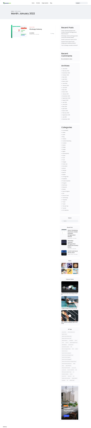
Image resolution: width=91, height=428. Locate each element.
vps (73, 376)
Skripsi (63, 365)
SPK (76, 369)
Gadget (64, 162)
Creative (64, 143)
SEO (63, 193)
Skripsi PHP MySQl (68, 365)
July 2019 (64, 117)
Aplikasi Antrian (64, 334)
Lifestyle (64, 170)
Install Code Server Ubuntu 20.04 (69, 39)
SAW (73, 348)
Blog (51, 3)
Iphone (64, 168)
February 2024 (65, 70)
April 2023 (64, 79)
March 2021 (65, 91)
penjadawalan (70, 344)
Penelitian (64, 178)
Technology (65, 197)
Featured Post (65, 153)
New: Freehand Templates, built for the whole (69, 323)
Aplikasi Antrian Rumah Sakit (66, 338)
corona (76, 340)
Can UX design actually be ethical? (69, 45)
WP (67, 380)
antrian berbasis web (71, 332)
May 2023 (64, 77)
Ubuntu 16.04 (64, 376)
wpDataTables (72, 380)
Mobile (63, 174)
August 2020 (65, 100)
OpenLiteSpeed (64, 344)
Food (63, 157)
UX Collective (65, 210)
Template (64, 199)
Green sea (64, 164)
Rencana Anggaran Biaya (66, 348)
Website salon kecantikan (66, 378)
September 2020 (66, 98)
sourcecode (64, 369)
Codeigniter (71, 340)
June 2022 (64, 83)
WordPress (63, 380)
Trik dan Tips (65, 206)
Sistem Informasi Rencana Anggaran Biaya (69, 361)
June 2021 (64, 87)
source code (74, 367)
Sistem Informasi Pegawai (66, 357)
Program (64, 183)
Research (64, 187)
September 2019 (66, 115)
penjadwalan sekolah (65, 346)
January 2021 (65, 94)
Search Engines (66, 191)
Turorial (64, 208)
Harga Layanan (45, 3)
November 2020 (66, 96)
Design (64, 147)
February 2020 (65, 112)
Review (64, 189)
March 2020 (65, 110)
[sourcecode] (7, 3)
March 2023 (65, 81)
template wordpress (65, 374)
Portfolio (38, 3)
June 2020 (64, 104)
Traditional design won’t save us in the (69, 308)
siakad (76, 348)
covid (63, 342)
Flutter (63, 155)
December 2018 (66, 119)
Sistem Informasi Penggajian (66, 359)
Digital (63, 151)
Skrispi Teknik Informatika (66, 367)
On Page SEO (65, 176)
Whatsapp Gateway (35, 29)
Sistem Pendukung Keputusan (67, 363)
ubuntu (71, 374)
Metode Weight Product (73, 342)
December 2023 (66, 73)
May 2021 (64, 89)
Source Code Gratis (71, 369)
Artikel (63, 132)
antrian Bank (64, 332)
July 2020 (64, 102)
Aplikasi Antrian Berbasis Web (66, 336)
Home (33, 3)
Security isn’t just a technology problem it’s (69, 294)
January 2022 (65, 85)
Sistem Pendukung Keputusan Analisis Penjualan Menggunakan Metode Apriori (69, 32)
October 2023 (65, 75)
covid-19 (66, 342)
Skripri (74, 363)
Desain (64, 145)
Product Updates (66, 180)
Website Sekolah (74, 378)
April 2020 (64, 108)
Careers (64, 138)
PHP (71, 346)
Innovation (64, 166)
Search (77, 3)
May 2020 (64, 106)
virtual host (69, 376)
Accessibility (65, 130)
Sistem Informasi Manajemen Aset (67, 355)
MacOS (64, 172)
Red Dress (64, 185)
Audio (63, 134)
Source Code (65, 195)
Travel (63, 201)
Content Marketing (66, 141)
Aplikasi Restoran (64, 340)
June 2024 (64, 68)
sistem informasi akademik (66, 353)
